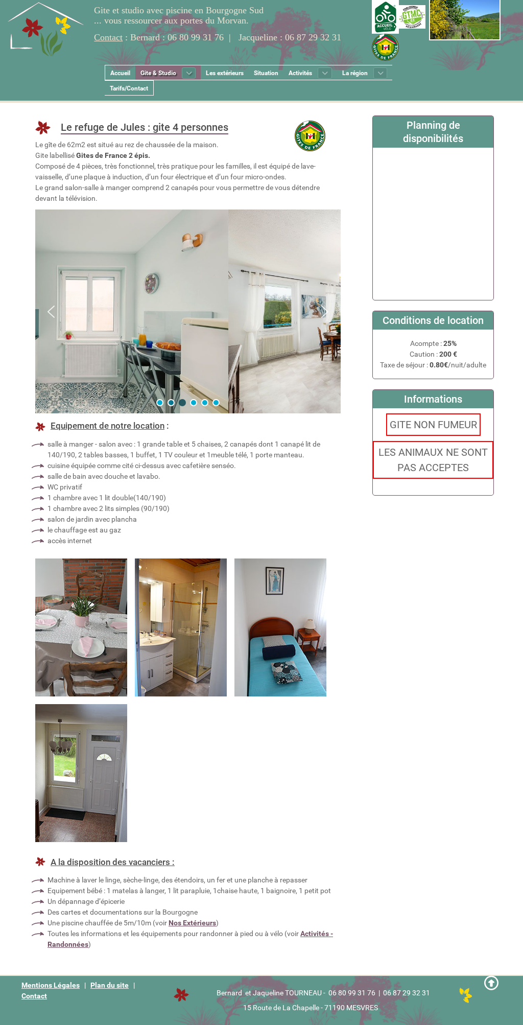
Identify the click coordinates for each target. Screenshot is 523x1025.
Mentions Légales (50, 985)
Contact (34, 996)
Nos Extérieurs (192, 923)
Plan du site (109, 985)
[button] (51, 312)
